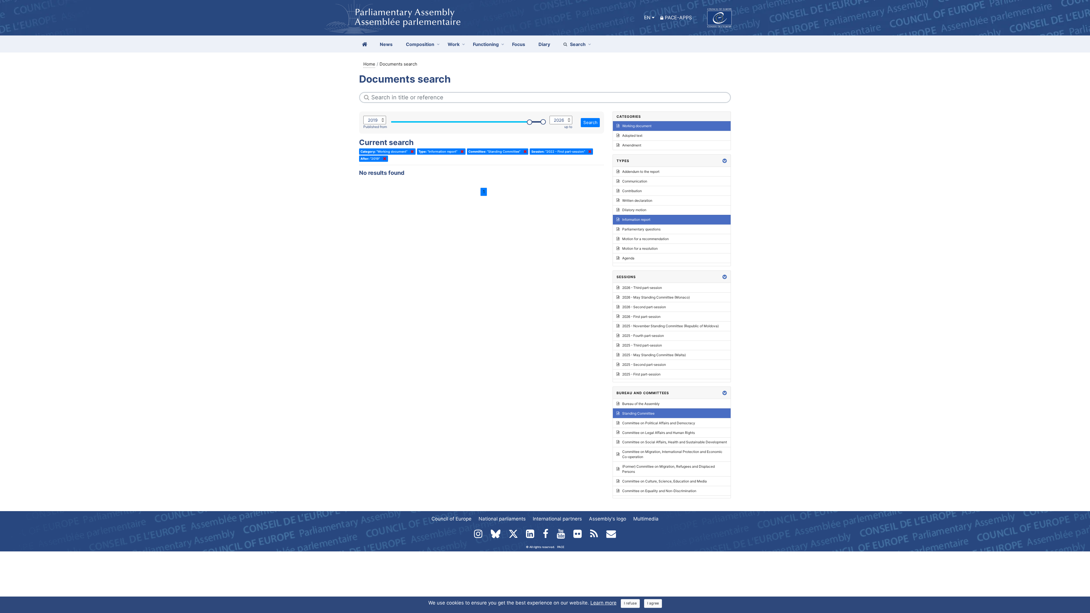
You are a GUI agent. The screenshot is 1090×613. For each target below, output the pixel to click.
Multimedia (646, 519)
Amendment (631, 145)
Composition (420, 44)
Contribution (632, 191)
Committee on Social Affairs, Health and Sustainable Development (674, 442)
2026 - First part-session (641, 316)
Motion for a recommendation (645, 239)
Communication (634, 181)
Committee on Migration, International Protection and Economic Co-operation (672, 454)
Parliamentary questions (641, 229)
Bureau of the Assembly (641, 404)
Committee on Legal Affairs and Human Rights (658, 433)
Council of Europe (451, 519)
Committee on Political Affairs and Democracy (658, 423)
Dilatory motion (634, 210)
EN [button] (647, 17)
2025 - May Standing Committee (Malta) (654, 355)
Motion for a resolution (640, 248)
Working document (636, 126)
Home (369, 64)
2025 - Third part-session (642, 345)
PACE (560, 547)
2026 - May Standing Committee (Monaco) (656, 297)
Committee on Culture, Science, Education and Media (664, 481)
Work (454, 44)
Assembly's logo (607, 519)
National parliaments (502, 519)
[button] (724, 161)
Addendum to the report (640, 171)
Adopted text (632, 135)
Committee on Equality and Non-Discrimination (659, 491)
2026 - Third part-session (642, 287)
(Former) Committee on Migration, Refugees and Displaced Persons (668, 469)
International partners (557, 519)
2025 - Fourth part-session (643, 335)
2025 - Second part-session (644, 364)
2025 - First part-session (641, 374)
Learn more (603, 603)
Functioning (486, 44)
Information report (636, 219)
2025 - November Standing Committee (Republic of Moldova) (670, 326)
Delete (411, 151)
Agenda (628, 258)
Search (578, 44)
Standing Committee (638, 413)
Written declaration (637, 200)
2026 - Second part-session (644, 307)
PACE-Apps (678, 17)
